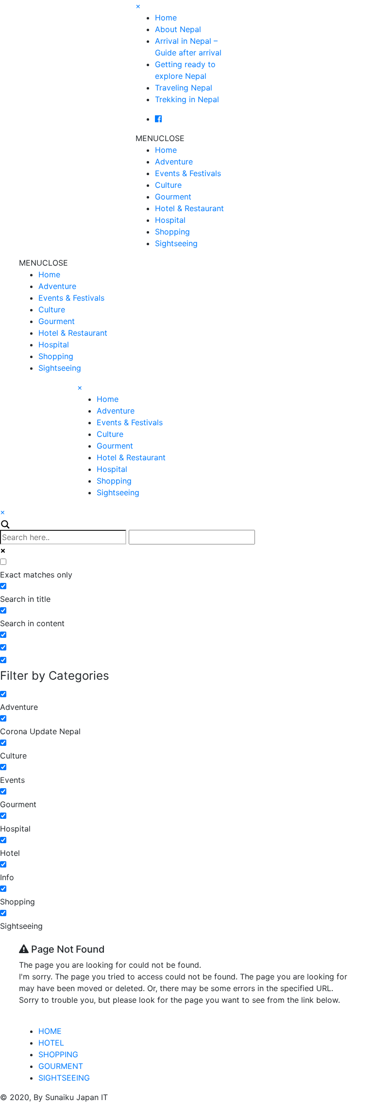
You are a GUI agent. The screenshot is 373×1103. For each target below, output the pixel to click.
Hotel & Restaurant (189, 208)
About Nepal (178, 29)
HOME (50, 1031)
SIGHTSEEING (64, 1078)
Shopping (172, 231)
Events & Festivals (188, 173)
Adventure (174, 161)
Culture (168, 185)
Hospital (170, 220)
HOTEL (51, 1043)
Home (166, 17)
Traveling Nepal (183, 87)
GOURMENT (60, 1066)
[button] (160, 138)
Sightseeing (176, 243)
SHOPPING (58, 1054)
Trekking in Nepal (187, 99)
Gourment (173, 196)
